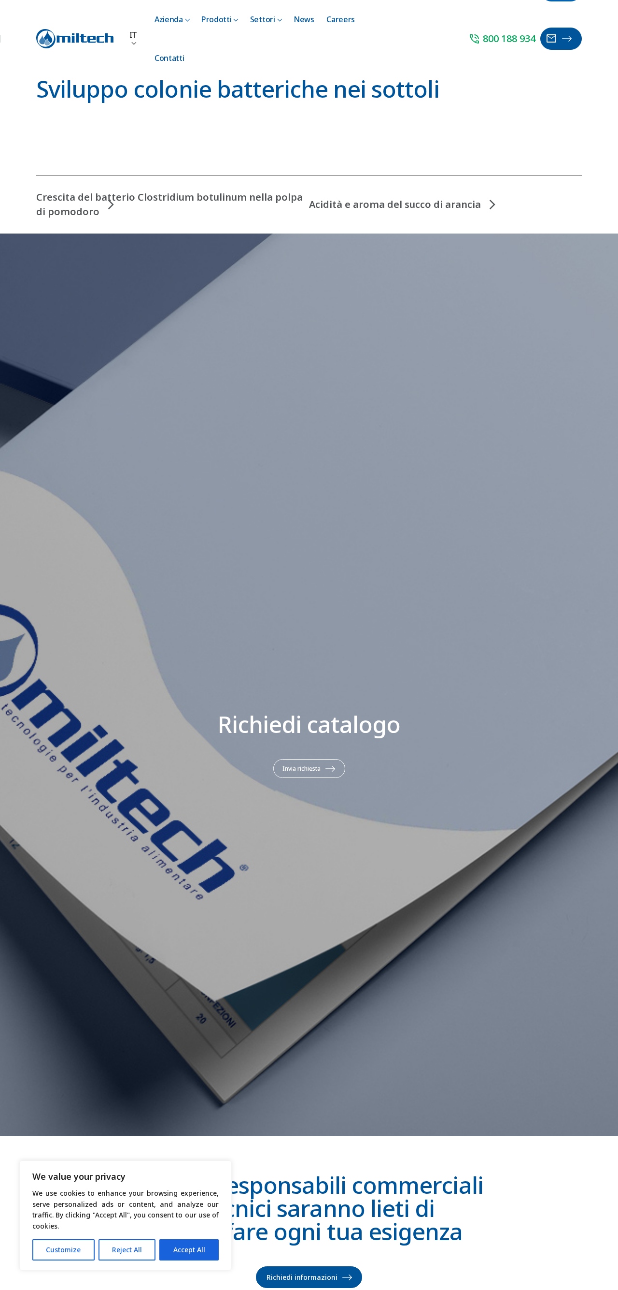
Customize (63, 1249)
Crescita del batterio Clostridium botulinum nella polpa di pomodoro (169, 204)
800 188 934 (501, 39)
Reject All (127, 1249)
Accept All (189, 1249)
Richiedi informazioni (302, 1277)
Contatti (169, 58)
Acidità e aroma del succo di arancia (395, 204)
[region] (125, 1215)
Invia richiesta (301, 768)
